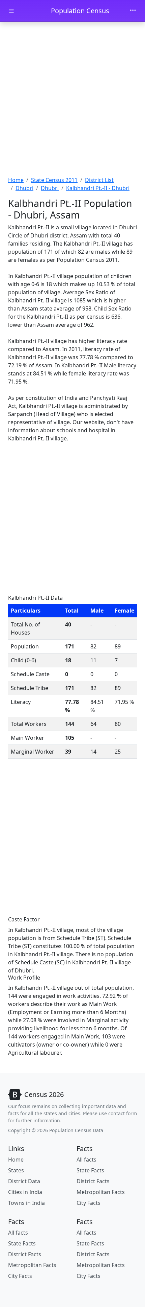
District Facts (93, 1181)
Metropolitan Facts (101, 1192)
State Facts (90, 1170)
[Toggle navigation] (133, 11)
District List (99, 180)
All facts (86, 1159)
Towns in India (26, 1203)
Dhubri (24, 188)
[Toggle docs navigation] (11, 11)
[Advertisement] (72, 100)
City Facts (88, 1203)
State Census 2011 (54, 180)
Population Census (80, 10)
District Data (24, 1181)
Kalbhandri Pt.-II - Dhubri (97, 188)
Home (16, 180)
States (16, 1170)
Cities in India (25, 1192)
